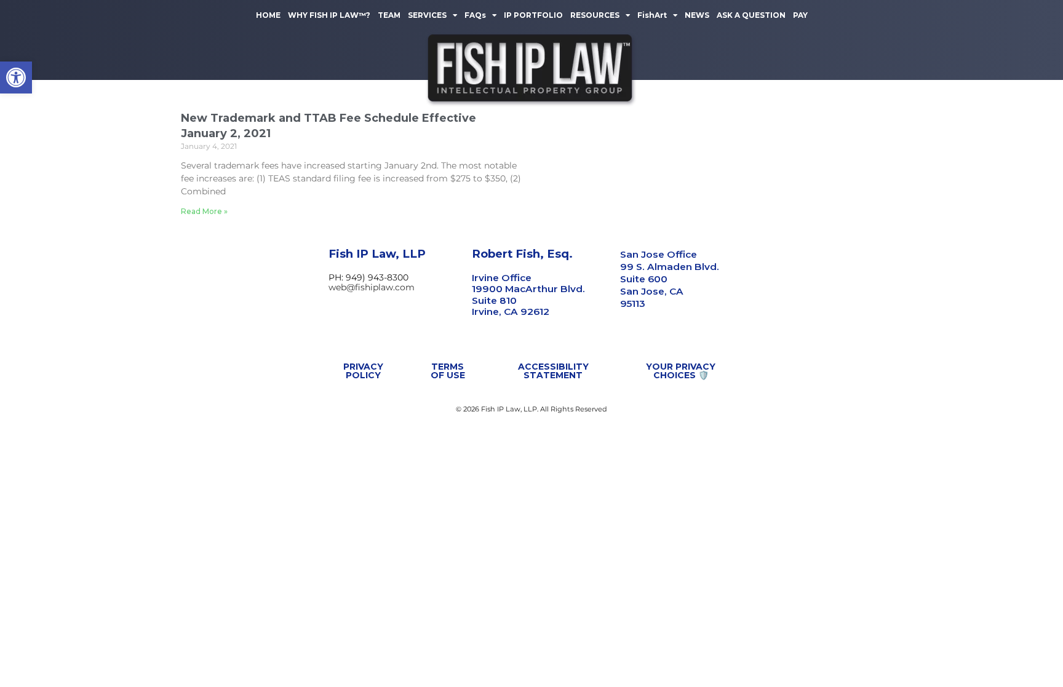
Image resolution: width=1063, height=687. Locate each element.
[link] (16, 77)
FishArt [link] (652, 15)
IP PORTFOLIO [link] (533, 15)
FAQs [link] (475, 15)
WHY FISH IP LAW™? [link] (329, 15)
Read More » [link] (204, 211)
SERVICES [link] (427, 15)
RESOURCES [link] (594, 15)
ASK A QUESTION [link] (751, 15)
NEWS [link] (697, 15)
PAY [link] (800, 15)
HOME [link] (268, 15)
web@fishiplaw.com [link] (371, 287)
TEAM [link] (389, 15)
